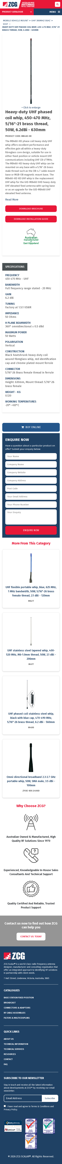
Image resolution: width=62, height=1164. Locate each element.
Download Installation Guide (31, 219)
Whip (5, 24)
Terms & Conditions (40, 1106)
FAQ (6, 1064)
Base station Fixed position (19, 997)
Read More (11, 199)
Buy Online (33, 427)
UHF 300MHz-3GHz (40, 20)
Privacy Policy (10, 1109)
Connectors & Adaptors (17, 1008)
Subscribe (50, 1098)
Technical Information (16, 1044)
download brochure (31, 208)
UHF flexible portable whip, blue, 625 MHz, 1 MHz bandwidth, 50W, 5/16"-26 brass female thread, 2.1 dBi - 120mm (31, 591)
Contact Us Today (31, 936)
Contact (8, 1059)
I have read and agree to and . (29, 1108)
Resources (10, 1054)
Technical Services (14, 1049)
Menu (53, 11)
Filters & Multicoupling (17, 1018)
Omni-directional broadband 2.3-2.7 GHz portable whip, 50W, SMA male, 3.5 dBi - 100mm (31, 781)
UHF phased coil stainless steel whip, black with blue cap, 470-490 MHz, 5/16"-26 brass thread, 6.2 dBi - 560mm (31, 718)
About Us (9, 1039)
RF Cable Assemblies (14, 1013)
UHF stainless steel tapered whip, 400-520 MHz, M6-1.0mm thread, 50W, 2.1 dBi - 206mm (31, 654)
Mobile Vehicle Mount (15, 20)
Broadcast (10, 1002)
